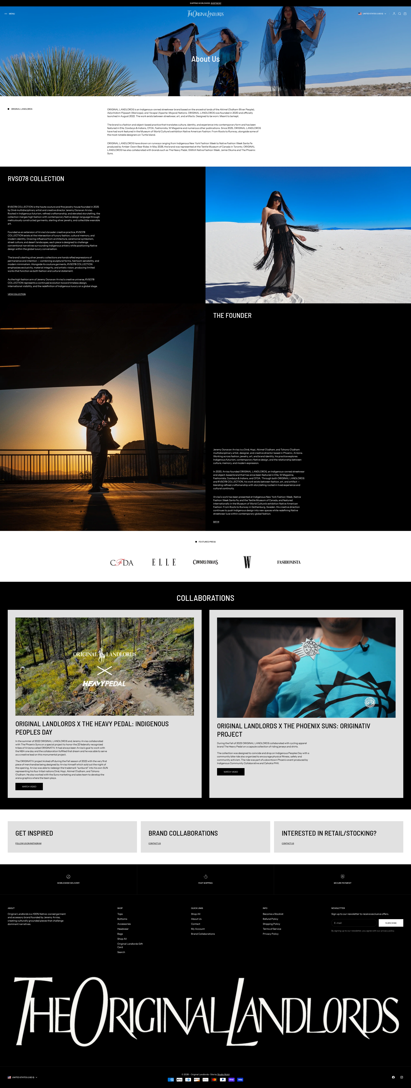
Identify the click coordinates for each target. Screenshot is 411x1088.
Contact (195, 923)
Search (121, 952)
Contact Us (155, 843)
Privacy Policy (271, 933)
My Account (198, 928)
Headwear (123, 928)
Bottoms (122, 918)
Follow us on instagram (28, 843)
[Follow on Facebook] (393, 1077)
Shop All (122, 938)
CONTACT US (288, 843)
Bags (120, 933)
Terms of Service (272, 928)
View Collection (17, 294)
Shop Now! (216, 3)
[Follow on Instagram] (401, 1077)
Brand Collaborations (203, 933)
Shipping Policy (271, 923)
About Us (196, 918)
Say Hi (216, 522)
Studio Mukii (223, 1074)
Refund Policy (270, 918)
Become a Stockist (273, 913)
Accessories (124, 923)
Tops (120, 913)
